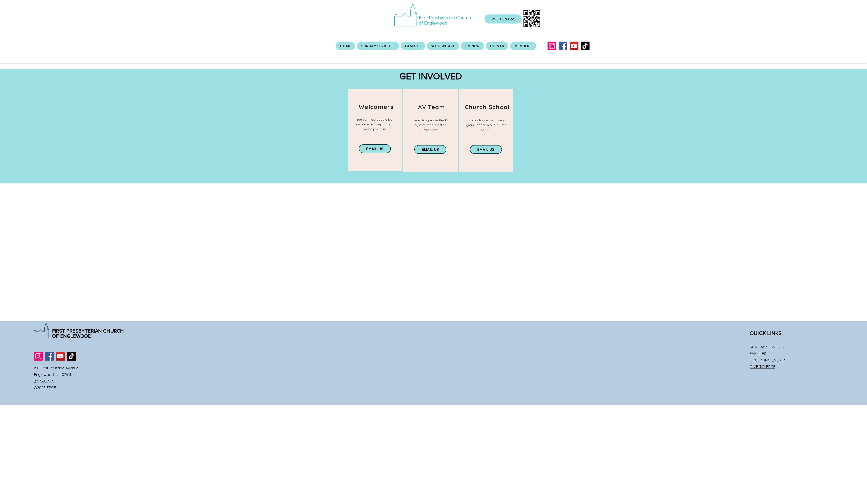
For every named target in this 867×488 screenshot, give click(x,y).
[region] (375, 130)
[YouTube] (574, 46)
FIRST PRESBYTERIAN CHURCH (88, 330)
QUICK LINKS (766, 333)
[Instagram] (552, 46)
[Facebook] (563, 46)
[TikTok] (585, 46)
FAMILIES (758, 353)
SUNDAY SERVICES (767, 347)
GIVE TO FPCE (762, 366)
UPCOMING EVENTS (768, 360)
